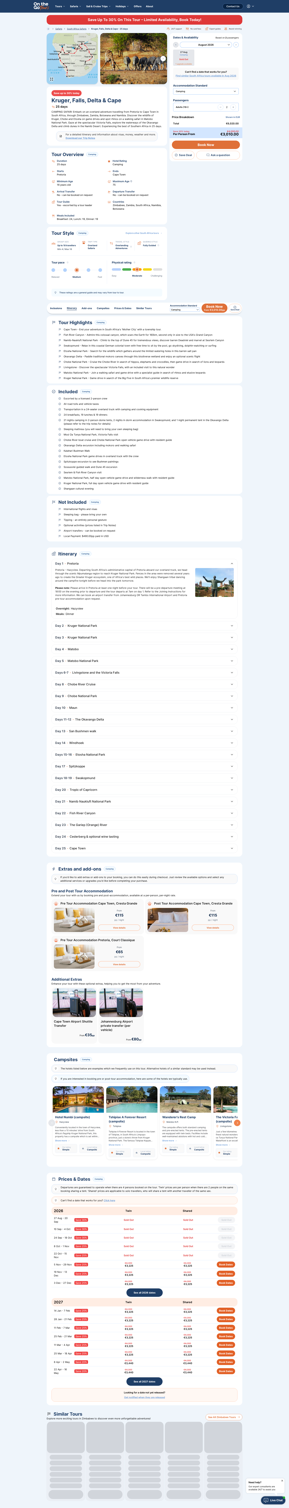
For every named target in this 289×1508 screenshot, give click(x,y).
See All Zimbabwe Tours (222, 1417)
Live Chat (276, 1500)
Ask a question (220, 155)
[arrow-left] (176, 44)
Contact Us (232, 6)
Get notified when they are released (144, 1397)
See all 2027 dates (144, 1381)
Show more (61, 1140)
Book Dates (226, 1264)
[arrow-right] (236, 44)
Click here (109, 1200)
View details (119, 927)
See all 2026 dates (144, 1292)
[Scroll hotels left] (51, 1123)
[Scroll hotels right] (237, 1123)
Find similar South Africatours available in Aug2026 (206, 75)
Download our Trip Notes (80, 138)
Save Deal (185, 155)
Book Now (206, 145)
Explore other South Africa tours (142, 233)
